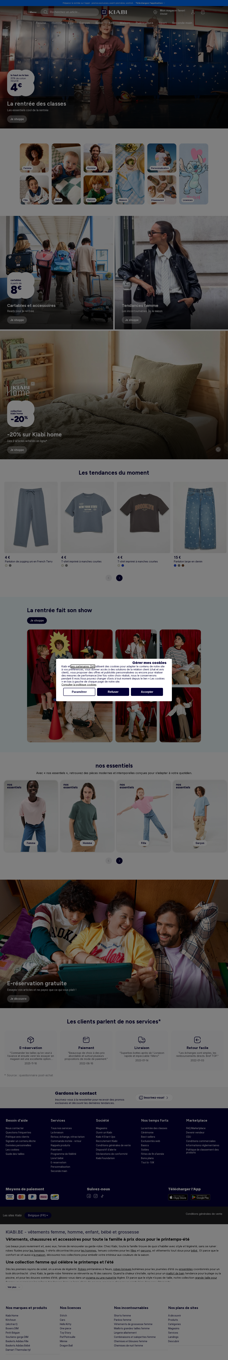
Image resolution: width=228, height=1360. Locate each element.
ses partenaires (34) (83, 666)
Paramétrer (79, 691)
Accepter (147, 691)
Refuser (113, 691)
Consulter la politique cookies (78, 684)
